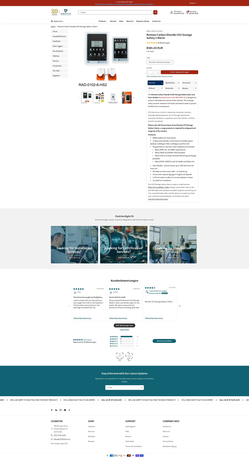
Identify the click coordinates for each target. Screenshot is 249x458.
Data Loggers (58, 46)
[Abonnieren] (141, 387)
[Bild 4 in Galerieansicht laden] (126, 98)
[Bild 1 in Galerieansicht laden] (87, 98)
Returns (128, 436)
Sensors (56, 61)
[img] (78, 289)
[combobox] (115, 12)
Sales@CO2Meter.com (62, 439)
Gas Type (56, 71)
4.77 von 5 (87, 340)
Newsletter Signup (170, 446)
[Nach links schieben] (79, 98)
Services (91, 431)
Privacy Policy (168, 441)
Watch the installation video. (159, 187)
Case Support (130, 426)
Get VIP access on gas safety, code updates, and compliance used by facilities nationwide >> (124, 4)
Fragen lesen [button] (124, 329)
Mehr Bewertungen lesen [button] (124, 325)
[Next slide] (179, 306)
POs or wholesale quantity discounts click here (159, 76)
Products (102, 21)
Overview (152, 83)
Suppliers (56, 76)
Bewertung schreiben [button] (164, 341)
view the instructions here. (158, 199)
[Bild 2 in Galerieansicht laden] (100, 98)
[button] (192, 12)
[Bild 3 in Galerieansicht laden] (113, 98)
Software (152, 88)
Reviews (185, 88)
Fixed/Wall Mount (59, 36)
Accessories (57, 66)
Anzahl (149, 68)
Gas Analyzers (58, 51)
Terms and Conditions (133, 446)
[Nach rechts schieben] (134, 98)
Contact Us (167, 426)
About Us (166, 431)
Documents (186, 83)
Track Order (129, 441)
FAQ (127, 431)
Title (148, 58)
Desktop (56, 56)
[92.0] (120, 356)
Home (53, 26)
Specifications (170, 83)
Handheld (56, 41)
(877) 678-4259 (60, 435)
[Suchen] (155, 12)
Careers (165, 436)
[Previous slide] (69, 306)
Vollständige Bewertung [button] (82, 318)
